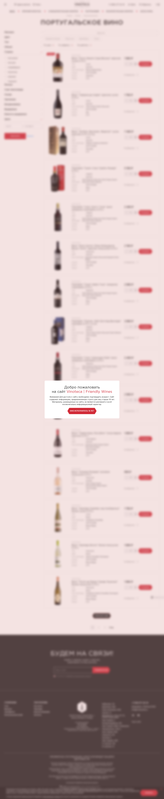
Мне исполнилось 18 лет (82, 411)
